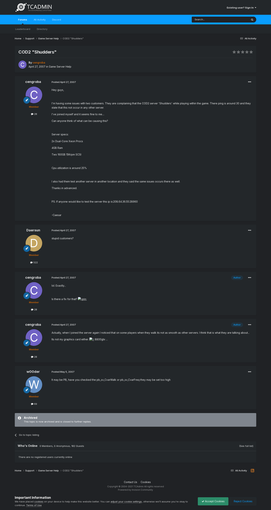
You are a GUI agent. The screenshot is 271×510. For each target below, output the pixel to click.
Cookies (146, 482)
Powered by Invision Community (135, 489)
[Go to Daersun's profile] (34, 243)
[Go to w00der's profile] (34, 384)
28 (35, 113)
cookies (38, 501)
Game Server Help (60, 66)
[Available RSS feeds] (252, 470)
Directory (42, 29)
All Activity (40, 19)
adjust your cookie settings (126, 501)
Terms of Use (34, 505)
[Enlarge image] (82, 299)
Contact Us (130, 482)
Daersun (33, 230)
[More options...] (249, 82)
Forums (22, 19)
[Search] (252, 20)
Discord (56, 19)
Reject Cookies (242, 501)
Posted (64, 82)
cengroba (33, 82)
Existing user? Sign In (241, 7)
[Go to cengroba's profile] (22, 65)
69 (35, 403)
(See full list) (246, 445)
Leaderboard (22, 29)
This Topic (237, 19)
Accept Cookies (214, 501)
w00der (33, 372)
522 (35, 262)
